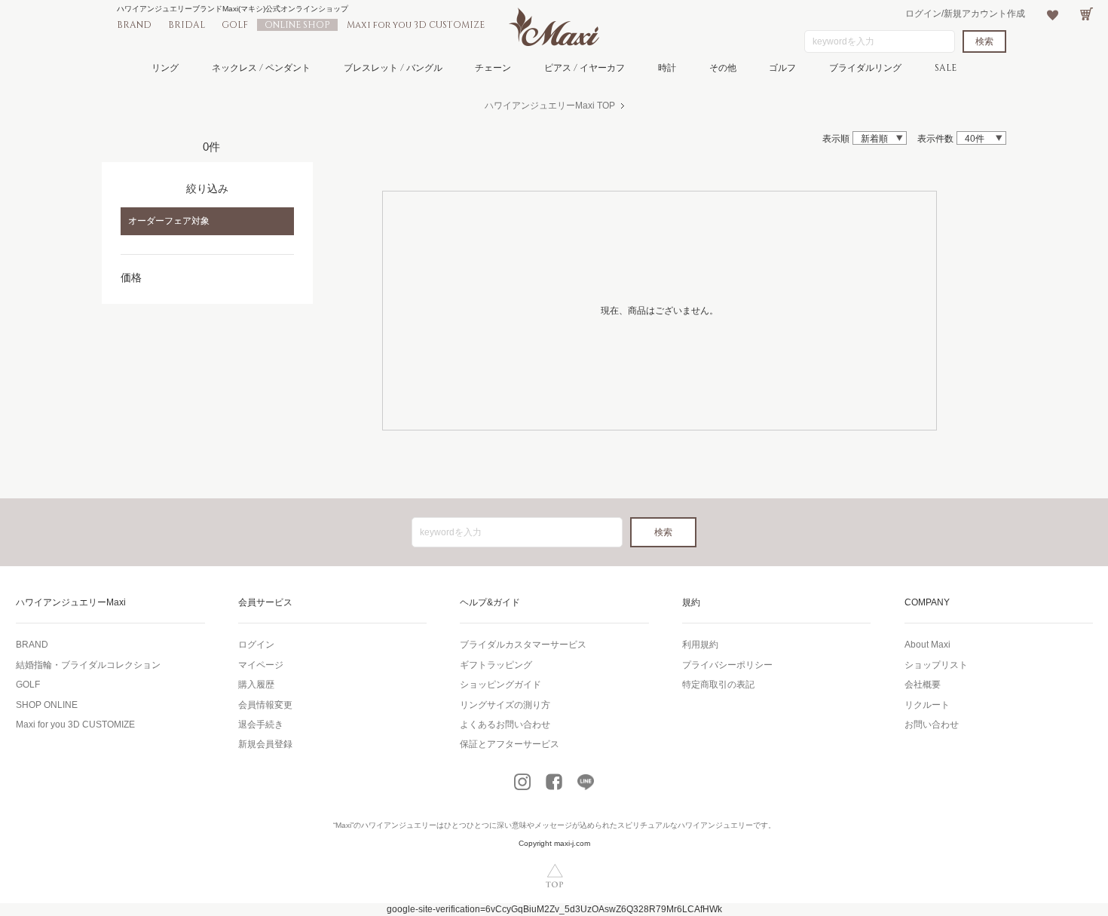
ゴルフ (782, 68)
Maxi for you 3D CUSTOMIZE (416, 25)
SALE (945, 68)
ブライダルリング (865, 68)
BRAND (134, 25)
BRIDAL (186, 25)
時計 (667, 68)
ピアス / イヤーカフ (584, 68)
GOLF (235, 25)
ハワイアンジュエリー (398, 825)
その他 (722, 68)
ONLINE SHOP (297, 25)
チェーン (493, 68)
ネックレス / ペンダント (261, 68)
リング (165, 68)
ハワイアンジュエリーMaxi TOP (550, 105)
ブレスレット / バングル (393, 68)
